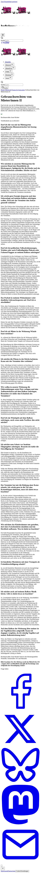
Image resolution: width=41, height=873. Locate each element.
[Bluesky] (8, 43)
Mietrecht (8, 90)
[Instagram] (6, 43)
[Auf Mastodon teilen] (20, 824)
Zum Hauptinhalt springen (9, 1)
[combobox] (3, 868)
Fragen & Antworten (18, 90)
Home (3, 90)
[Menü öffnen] (3, 35)
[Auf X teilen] (20, 746)
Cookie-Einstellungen (22, 871)
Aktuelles (8, 62)
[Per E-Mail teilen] (20, 864)
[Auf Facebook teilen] (20, 710)
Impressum (4, 871)
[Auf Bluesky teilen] (20, 784)
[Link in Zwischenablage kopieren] (1, 866)
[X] (4, 43)
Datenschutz (11, 871)
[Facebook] (2, 43)
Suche (3, 40)
